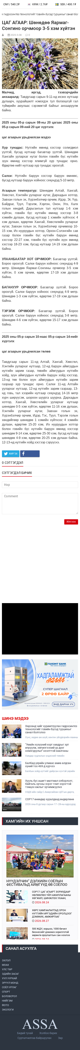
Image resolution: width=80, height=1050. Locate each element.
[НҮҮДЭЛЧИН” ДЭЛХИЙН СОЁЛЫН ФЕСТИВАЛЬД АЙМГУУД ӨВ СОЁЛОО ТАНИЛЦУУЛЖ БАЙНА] (40, 856)
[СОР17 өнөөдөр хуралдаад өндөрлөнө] (11, 804)
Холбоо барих (48, 1033)
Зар (60, 1038)
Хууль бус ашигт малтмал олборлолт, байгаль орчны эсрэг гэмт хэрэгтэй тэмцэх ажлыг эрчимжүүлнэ (49, 784)
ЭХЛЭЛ (6, 960)
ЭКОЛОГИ (8, 1009)
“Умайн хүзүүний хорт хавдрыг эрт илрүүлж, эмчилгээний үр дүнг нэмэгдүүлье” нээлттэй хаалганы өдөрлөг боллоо (47, 747)
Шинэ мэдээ (15, 718)
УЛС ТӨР (7, 969)
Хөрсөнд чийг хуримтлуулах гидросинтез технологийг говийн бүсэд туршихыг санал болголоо (51, 729)
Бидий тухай (25, 1033)
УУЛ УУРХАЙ (9, 978)
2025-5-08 (16, 34)
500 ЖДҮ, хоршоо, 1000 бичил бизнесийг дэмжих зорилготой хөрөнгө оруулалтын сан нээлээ (51, 931)
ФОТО (5, 1005)
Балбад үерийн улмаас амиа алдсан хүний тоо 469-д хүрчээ (48, 764)
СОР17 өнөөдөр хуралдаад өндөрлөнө (49, 799)
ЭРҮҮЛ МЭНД (10, 983)
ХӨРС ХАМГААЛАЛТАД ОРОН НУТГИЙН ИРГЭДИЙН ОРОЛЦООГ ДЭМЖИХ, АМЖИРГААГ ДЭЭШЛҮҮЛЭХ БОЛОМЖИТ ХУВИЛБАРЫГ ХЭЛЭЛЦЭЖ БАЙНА (52, 913)
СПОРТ (6, 991)
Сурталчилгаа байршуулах (34, 1038)
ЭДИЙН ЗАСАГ (10, 974)
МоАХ (5, 965)
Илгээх (71, 521)
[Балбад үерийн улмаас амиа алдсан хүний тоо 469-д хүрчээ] (11, 768)
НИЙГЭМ (7, 1000)
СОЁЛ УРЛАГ (9, 987)
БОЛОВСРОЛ (9, 996)
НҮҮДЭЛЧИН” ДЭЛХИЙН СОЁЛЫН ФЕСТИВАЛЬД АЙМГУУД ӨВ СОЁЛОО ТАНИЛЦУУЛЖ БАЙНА (36, 882)
